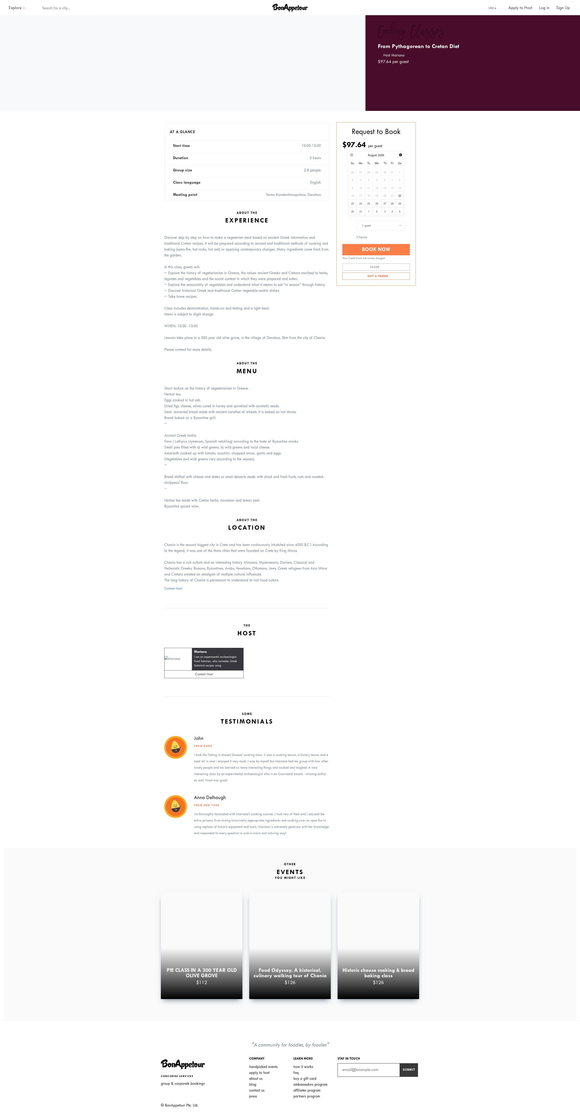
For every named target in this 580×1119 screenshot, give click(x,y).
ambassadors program (310, 1084)
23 (352, 203)
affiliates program (306, 1090)
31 (360, 211)
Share (375, 267)
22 (399, 195)
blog (252, 1084)
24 (360, 203)
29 (399, 203)
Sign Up (563, 8)
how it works (303, 1067)
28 (392, 203)
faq (296, 1073)
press (253, 1096)
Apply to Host (519, 8)
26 (376, 203)
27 (385, 203)
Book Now (376, 249)
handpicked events (263, 1067)
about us (255, 1078)
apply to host (259, 1073)
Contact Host (173, 588)
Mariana (200, 652)
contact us (256, 1090)
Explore (16, 8)
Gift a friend (377, 276)
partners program (306, 1096)
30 (352, 211)
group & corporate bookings (183, 1083)
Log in (544, 8)
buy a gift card (304, 1078)
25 (368, 203)
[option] (182, 63)
